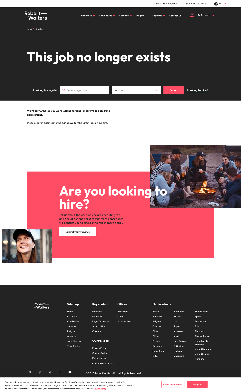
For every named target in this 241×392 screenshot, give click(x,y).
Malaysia (178, 331)
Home (70, 311)
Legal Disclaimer (100, 321)
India (155, 355)
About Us (157, 15)
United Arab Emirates (201, 343)
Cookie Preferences (102, 363)
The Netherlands (203, 336)
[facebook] (40, 372)
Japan (177, 326)
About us (71, 336)
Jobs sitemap (74, 341)
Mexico (177, 336)
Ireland (177, 316)
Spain (198, 316)
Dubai (120, 316)
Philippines (179, 346)
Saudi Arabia (124, 321)
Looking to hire (196, 3)
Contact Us (175, 15)
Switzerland (201, 321)
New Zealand (180, 341)
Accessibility (98, 326)
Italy (176, 321)
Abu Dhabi (122, 311)
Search (174, 90)
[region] (120, 384)
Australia (157, 316)
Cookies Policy (99, 353)
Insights (140, 15)
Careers (96, 331)
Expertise (86, 15)
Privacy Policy (99, 348)
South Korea (201, 311)
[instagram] (50, 372)
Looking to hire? (197, 90)
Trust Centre (73, 346)
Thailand (199, 331)
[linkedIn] (60, 372)
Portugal (178, 350)
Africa (155, 311)
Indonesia (179, 311)
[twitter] (30, 372)
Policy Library (99, 358)
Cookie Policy (100, 388)
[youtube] (70, 372)
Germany (157, 346)
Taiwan (198, 326)
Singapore (179, 355)
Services (124, 15)
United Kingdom (203, 348)
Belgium (156, 321)
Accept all (197, 384)
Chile (155, 331)
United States (202, 353)
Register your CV (167, 3)
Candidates (105, 15)
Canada (156, 326)
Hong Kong (158, 350)
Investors (97, 311)
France (156, 341)
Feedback (97, 316)
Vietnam (199, 358)
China (155, 336)
